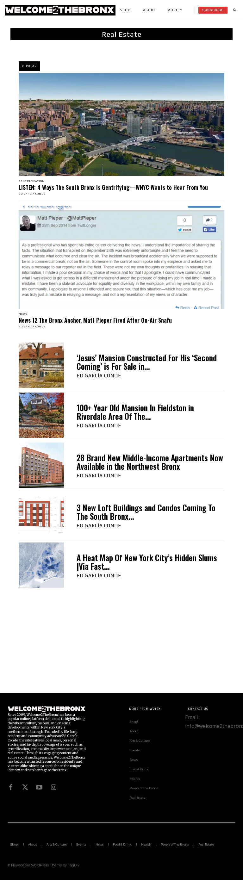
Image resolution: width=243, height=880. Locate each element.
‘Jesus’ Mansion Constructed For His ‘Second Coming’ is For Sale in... (147, 362)
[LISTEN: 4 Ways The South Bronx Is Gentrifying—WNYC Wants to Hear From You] (121, 124)
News (23, 314)
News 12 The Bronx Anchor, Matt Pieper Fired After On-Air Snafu (95, 320)
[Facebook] (11, 787)
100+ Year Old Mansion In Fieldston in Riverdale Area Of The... (135, 412)
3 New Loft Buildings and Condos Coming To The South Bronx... (146, 512)
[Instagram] (53, 787)
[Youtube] (39, 787)
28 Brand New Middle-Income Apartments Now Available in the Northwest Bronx (150, 462)
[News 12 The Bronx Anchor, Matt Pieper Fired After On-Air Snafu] (121, 257)
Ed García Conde (32, 193)
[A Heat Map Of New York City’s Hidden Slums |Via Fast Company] (41, 565)
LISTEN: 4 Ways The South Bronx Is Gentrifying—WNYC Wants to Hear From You (113, 187)
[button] (234, 10)
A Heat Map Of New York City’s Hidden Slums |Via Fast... (147, 562)
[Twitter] (25, 787)
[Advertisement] (121, 648)
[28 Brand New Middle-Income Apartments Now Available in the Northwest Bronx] (41, 465)
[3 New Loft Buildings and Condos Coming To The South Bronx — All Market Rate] (41, 515)
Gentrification (32, 181)
